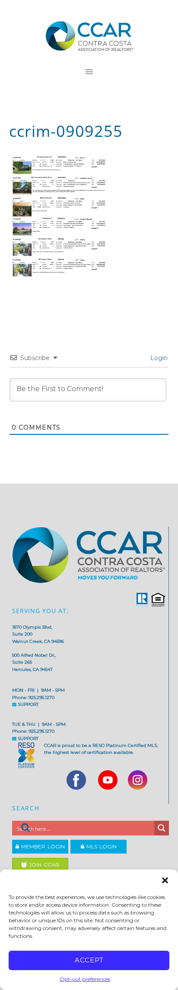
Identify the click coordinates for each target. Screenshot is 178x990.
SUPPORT (27, 704)
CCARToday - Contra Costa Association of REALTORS (89, 35)
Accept (89, 960)
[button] (165, 880)
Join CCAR (43, 864)
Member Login (42, 846)
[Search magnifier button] (161, 828)
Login (158, 358)
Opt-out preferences (85, 979)
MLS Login (100, 846)
